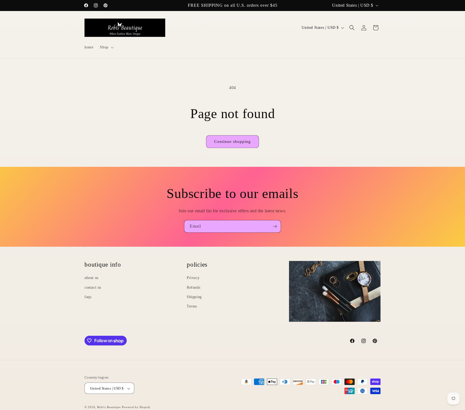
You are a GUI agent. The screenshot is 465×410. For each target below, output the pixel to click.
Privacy (193, 277)
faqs (87, 297)
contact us (92, 287)
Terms (192, 306)
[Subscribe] (275, 226)
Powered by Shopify (136, 407)
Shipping (194, 297)
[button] (106, 47)
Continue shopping (232, 141)
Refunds (193, 287)
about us (91, 277)
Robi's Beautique (109, 407)
